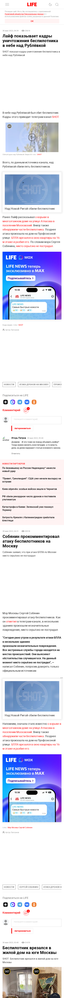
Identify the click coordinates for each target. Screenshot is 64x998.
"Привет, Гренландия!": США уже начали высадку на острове (31, 480)
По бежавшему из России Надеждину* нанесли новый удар (29, 469)
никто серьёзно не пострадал (34, 246)
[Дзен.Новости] (5, 402)
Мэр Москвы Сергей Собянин (20, 827)
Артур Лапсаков (12, 330)
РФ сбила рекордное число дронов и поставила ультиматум (29, 498)
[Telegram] (20, 402)
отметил (11, 621)
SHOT (55, 117)
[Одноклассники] (34, 402)
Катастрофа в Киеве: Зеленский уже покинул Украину (27, 508)
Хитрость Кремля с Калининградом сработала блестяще (28, 519)
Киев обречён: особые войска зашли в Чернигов (29, 489)
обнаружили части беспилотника (23, 229)
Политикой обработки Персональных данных (24, 14)
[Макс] (13, 402)
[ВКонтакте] (27, 402)
